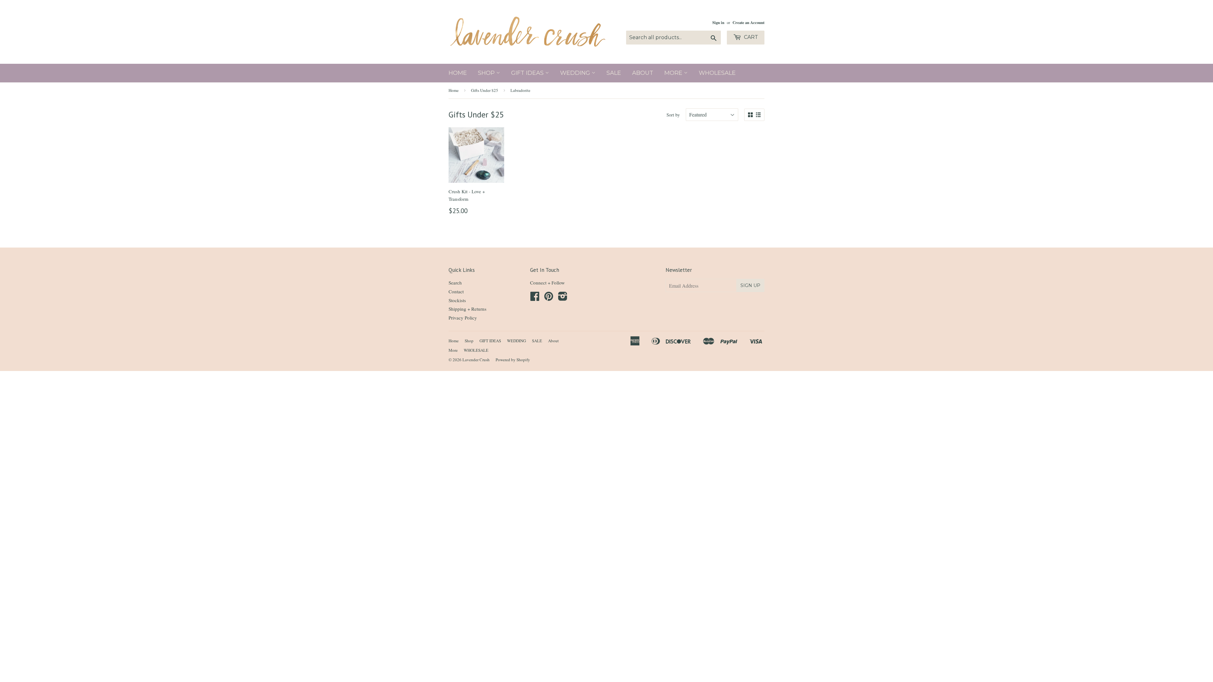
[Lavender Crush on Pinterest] (548, 298)
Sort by (673, 115)
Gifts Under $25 (484, 90)
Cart (750, 37)
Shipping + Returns (467, 309)
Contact (456, 291)
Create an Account (748, 22)
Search (455, 282)
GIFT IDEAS (528, 72)
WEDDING (576, 72)
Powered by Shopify (513, 359)
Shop (487, 72)
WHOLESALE (717, 72)
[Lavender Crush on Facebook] (535, 298)
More (674, 72)
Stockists (457, 300)
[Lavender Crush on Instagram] (563, 298)
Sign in (718, 22)
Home (458, 72)
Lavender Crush (476, 359)
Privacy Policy (463, 317)
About (642, 72)
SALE (613, 72)
